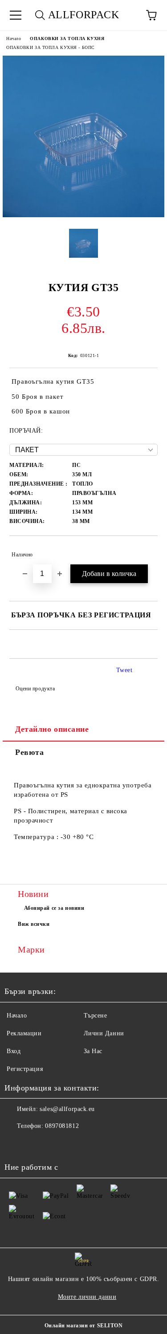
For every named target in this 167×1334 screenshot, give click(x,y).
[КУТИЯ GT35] (83, 215)
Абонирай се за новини (54, 908)
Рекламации (24, 1033)
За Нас (93, 1051)
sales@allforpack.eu (67, 1109)
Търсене (95, 1015)
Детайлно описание (52, 729)
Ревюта (29, 752)
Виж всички (34, 924)
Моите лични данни (87, 1296)
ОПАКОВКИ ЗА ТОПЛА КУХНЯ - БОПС (50, 47)
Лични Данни (104, 1033)
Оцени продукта (35, 688)
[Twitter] (36, 1144)
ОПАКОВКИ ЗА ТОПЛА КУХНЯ (67, 38)
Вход (13, 1051)
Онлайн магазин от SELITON (84, 1325)
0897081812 (62, 1126)
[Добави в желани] (144, 550)
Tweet (124, 670)
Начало (13, 38)
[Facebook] (16, 1144)
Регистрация (25, 1069)
